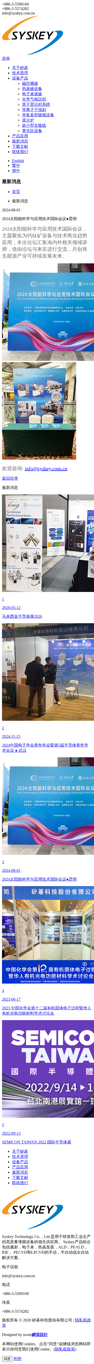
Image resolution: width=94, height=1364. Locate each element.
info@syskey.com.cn (46, 468)
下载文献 (20, 146)
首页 (16, 192)
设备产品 (20, 78)
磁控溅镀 (30, 83)
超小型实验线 (34, 125)
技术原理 (20, 73)
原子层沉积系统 (36, 104)
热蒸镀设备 (32, 89)
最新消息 (20, 141)
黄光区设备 (32, 131)
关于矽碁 (20, 68)
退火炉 (28, 120)
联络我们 (20, 152)
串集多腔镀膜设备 (38, 115)
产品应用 (20, 136)
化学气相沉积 (34, 99)
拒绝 (18, 1358)
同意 (7, 1359)
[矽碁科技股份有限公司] (36, 54)
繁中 (16, 165)
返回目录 (10, 478)
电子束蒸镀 (32, 94)
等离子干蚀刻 (34, 110)
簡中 (16, 171)
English (18, 161)
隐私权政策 (65, 1349)
